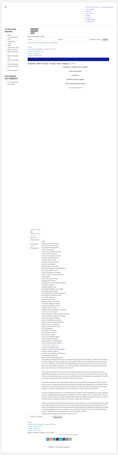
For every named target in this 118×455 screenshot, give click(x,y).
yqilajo (10, 43)
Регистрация (53, 43)
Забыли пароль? (33, 43)
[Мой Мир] (54, 439)
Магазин (89, 11)
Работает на (63, 435)
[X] (57, 439)
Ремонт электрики (33, 53)
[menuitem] (99, 7)
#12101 (71, 63)
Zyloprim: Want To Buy (35, 55)
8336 (9, 39)
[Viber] (67, 439)
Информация (90, 19)
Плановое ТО (90, 21)
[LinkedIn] (60, 439)
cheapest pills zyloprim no (50, 345)
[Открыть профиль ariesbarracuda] (36, 233)
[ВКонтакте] (47, 439)
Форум (88, 15)
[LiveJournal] (63, 439)
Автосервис (90, 9)
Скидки (88, 17)
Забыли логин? (44, 43)
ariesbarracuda (35, 229)
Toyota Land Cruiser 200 (35, 51)
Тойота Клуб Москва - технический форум (99, 7)
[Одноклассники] (51, 439)
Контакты (89, 13)
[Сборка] (6, 6)
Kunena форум (73, 435)
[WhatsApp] (70, 439)
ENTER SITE (75, 88)
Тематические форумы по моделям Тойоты (42, 49)
